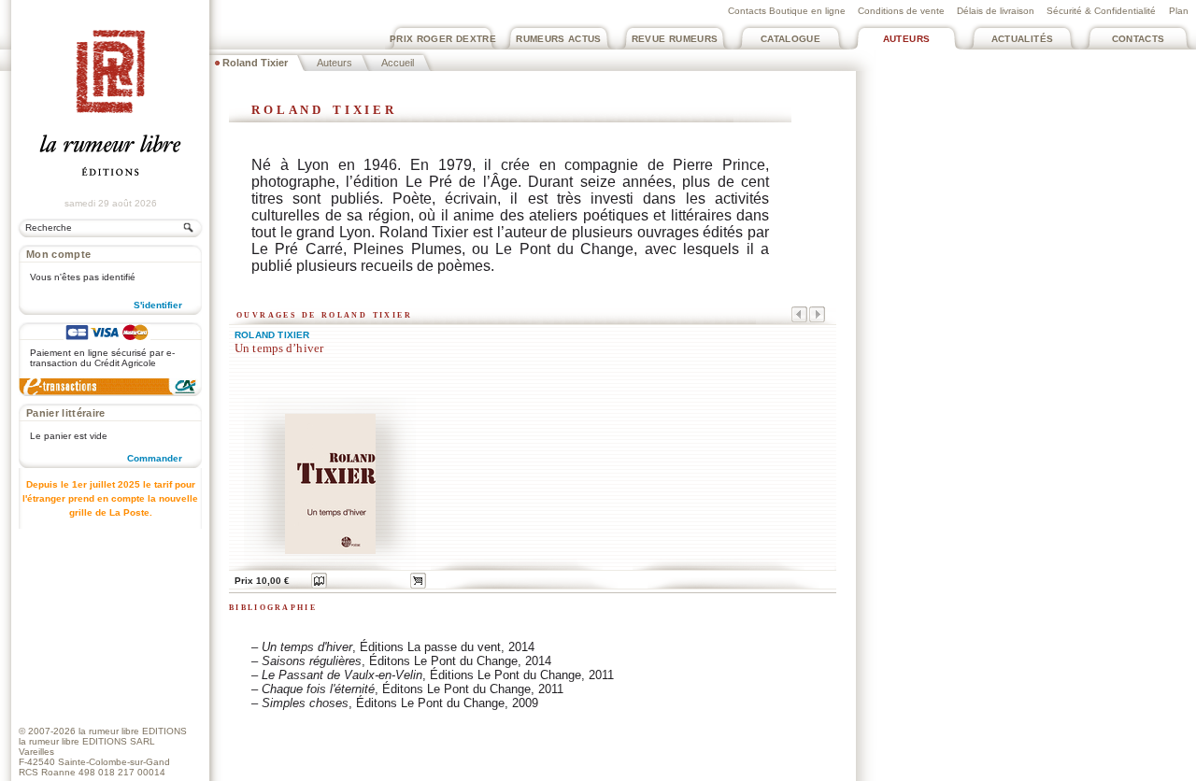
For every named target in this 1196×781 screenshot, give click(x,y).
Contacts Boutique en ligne (787, 11)
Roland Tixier (272, 335)
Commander (154, 458)
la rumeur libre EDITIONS (132, 731)
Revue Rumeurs (675, 39)
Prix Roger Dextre (443, 39)
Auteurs (907, 39)
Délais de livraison (995, 11)
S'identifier (158, 305)
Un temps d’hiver (279, 348)
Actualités (1022, 39)
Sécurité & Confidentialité (1101, 11)
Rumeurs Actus (559, 39)
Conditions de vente (901, 11)
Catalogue (790, 39)
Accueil (397, 62)
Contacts (1138, 39)
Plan (1179, 11)
